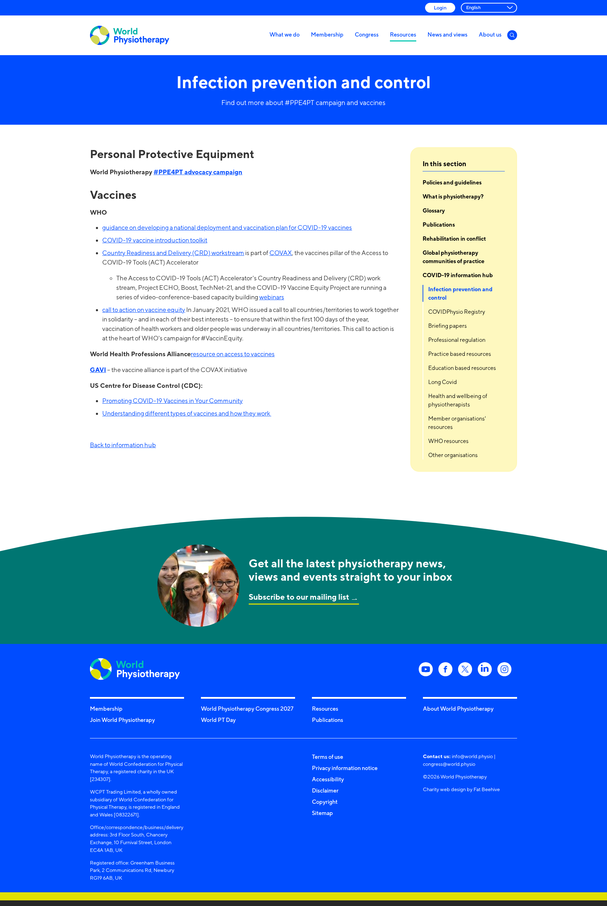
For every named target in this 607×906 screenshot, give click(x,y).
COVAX (280, 252)
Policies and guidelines (452, 182)
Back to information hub (123, 445)
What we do (284, 34)
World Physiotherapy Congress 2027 (247, 708)
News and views (447, 34)
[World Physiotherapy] (129, 35)
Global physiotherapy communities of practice (454, 257)
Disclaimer (325, 790)
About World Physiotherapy (458, 708)
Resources (403, 34)
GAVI (98, 369)
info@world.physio (472, 756)
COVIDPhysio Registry (456, 311)
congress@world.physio (449, 764)
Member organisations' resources (457, 422)
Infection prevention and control (460, 293)
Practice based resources (459, 354)
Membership (327, 34)
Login (440, 8)
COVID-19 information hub (458, 275)
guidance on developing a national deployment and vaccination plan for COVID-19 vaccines (227, 227)
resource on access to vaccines (233, 354)
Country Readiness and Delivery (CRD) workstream (173, 252)
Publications (439, 224)
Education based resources (462, 368)
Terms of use (327, 756)
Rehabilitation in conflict (454, 238)
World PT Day (218, 719)
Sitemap (322, 812)
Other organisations (453, 455)
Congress (367, 34)
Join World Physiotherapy (122, 719)
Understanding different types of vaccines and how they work (186, 413)
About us (490, 34)
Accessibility (328, 779)
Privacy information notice (345, 767)
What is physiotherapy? (453, 196)
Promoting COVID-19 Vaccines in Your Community (172, 400)
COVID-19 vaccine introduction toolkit (154, 240)
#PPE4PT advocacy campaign (198, 172)
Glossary (434, 210)
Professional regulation (456, 340)
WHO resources (448, 441)
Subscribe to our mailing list (299, 596)
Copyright (325, 801)
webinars (271, 297)
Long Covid (442, 382)
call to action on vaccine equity (143, 309)
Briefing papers (447, 325)
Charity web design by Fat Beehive (461, 789)
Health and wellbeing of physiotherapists (457, 400)
